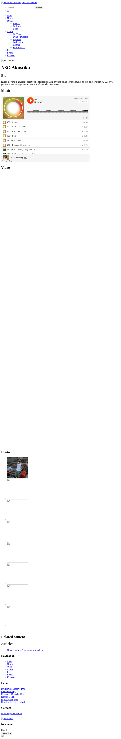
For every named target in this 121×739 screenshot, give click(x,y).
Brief (15, 29)
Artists (10, 31)
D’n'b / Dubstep (20, 37)
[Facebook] (7, 718)
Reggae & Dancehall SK (12, 694)
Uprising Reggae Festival (13, 702)
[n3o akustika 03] (17, 519)
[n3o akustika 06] (17, 583)
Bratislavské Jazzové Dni (13, 689)
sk (8, 10)
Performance (19, 42)
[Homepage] (19, 2)
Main (9, 15)
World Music (19, 47)
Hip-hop (17, 39)
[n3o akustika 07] (17, 604)
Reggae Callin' (8, 697)
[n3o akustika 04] (17, 540)
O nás (10, 21)
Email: (4, 730)
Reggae (16, 44)
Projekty (17, 26)
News (10, 18)
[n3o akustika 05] (17, 562)
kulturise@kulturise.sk (11, 713)
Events (10, 52)
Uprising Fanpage (9, 699)
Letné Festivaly (8, 691)
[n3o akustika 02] (17, 498)
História (16, 23)
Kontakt (11, 55)
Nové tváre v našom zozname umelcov (25, 650)
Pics (9, 50)
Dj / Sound (18, 34)
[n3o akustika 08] (17, 625)
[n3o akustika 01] (17, 477)
